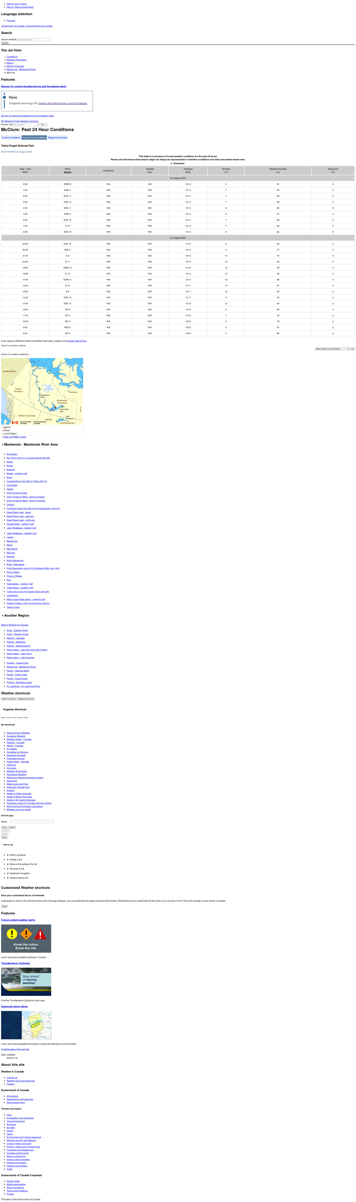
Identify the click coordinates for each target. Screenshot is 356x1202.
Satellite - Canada (15, 742)
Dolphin (10, 504)
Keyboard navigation (20, 873)
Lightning (11, 764)
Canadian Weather (16, 736)
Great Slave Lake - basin (19, 512)
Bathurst (11, 469)
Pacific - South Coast (17, 678)
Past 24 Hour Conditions (34, 137)
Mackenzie (12, 541)
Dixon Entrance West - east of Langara (26, 496)
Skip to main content (17, 3)
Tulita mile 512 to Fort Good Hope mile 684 (28, 591)
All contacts (12, 1096)
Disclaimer (179, 163)
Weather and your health (19, 809)
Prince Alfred (13, 572)
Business (11, 1124)
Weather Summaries (17, 771)
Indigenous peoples (16, 1162)
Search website (8, 39)
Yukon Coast (13, 607)
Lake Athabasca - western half (21, 533)
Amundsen (12, 454)
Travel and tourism (16, 1121)
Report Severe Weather (18, 732)
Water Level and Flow (17, 784)
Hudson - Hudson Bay (18, 663)
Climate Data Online (76, 340)
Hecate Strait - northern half (20, 524)
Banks (10, 465)
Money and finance (16, 1156)
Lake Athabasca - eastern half (21, 527)
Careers (11, 1084)
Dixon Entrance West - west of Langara (26, 500)
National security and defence (21, 1140)
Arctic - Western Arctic (17, 634)
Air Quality (12, 748)
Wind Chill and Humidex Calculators (25, 806)
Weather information (17, 59)
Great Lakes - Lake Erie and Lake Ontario (27, 649)
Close (4, 906)
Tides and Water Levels (14, 436)
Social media (13, 1181)
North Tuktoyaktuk (15, 564)
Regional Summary (57, 137)
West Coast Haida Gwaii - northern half (26, 599)
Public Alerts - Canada (18, 761)
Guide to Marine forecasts (19, 796)
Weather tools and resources (21, 1080)
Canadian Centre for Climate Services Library (29, 803)
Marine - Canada (15, 745)
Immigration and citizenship (20, 1118)
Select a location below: (13, 345)
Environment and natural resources (24, 1137)
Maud (9, 545)
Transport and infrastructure (20, 1149)
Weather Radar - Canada (19, 739)
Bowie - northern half (17, 473)
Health (10, 1130)
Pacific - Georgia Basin (18, 670)
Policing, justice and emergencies (23, 1146)
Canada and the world (18, 1153)
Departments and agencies (20, 1099)
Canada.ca (12, 56)
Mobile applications (16, 1184)
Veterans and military (17, 1165)
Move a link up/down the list (23, 864)
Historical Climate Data (18, 787)
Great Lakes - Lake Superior (20, 657)
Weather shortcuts (29, 121)
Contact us (12, 1077)
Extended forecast (15, 758)
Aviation (11, 790)
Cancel (12, 827)
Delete (4, 834)
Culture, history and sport (19, 1143)
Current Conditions (11, 137)
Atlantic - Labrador (16, 638)
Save (4, 827)
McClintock (12, 548)
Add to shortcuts (9, 699)
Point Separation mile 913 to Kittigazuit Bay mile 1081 (33, 568)
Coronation (12, 485)
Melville (10, 556)
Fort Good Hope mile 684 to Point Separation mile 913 (33, 508)
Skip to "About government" (20, 7)
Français (11, 20)
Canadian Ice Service (17, 752)
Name (4, 821)
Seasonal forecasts (16, 755)
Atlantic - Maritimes (16, 642)
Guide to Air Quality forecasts (21, 800)
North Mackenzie (15, 560)
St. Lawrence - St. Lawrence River (23, 686)
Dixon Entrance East (17, 492)
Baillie (10, 461)
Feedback (15, 1049)
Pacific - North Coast (17, 674)
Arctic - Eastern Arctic (17, 630)
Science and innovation (18, 1159)
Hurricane (11, 768)
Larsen (10, 537)
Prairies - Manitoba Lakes (19, 682)
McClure (11, 552)
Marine (10, 63)
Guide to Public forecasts (19, 793)
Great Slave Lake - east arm (20, 516)
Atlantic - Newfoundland (18, 645)
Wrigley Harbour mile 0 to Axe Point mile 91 (28, 603)
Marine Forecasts (15, 66)
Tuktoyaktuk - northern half (20, 583)
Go (42, 125)
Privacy (10, 1193)
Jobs (9, 1114)
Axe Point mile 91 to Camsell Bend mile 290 (28, 457)
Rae (9, 579)
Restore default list (19, 877)
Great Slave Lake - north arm (21, 520)
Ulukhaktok (12, 595)
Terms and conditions (17, 1190)
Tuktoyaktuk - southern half (20, 587)
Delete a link (16, 859)
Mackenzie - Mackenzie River (21, 69)
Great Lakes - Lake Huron (19, 653)
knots (68, 172)
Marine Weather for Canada (14, 624)
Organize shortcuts (26, 699)
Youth (9, 1169)
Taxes (10, 1134)
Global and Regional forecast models (25, 777)
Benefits (11, 1127)
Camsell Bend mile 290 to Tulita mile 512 (27, 481)
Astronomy (12, 780)
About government (16, 1102)
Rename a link (17, 868)
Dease (10, 489)
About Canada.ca (15, 1187)
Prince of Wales (14, 576)
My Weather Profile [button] (10, 121)
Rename (5, 831)
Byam (9, 477)
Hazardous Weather (16, 774)
